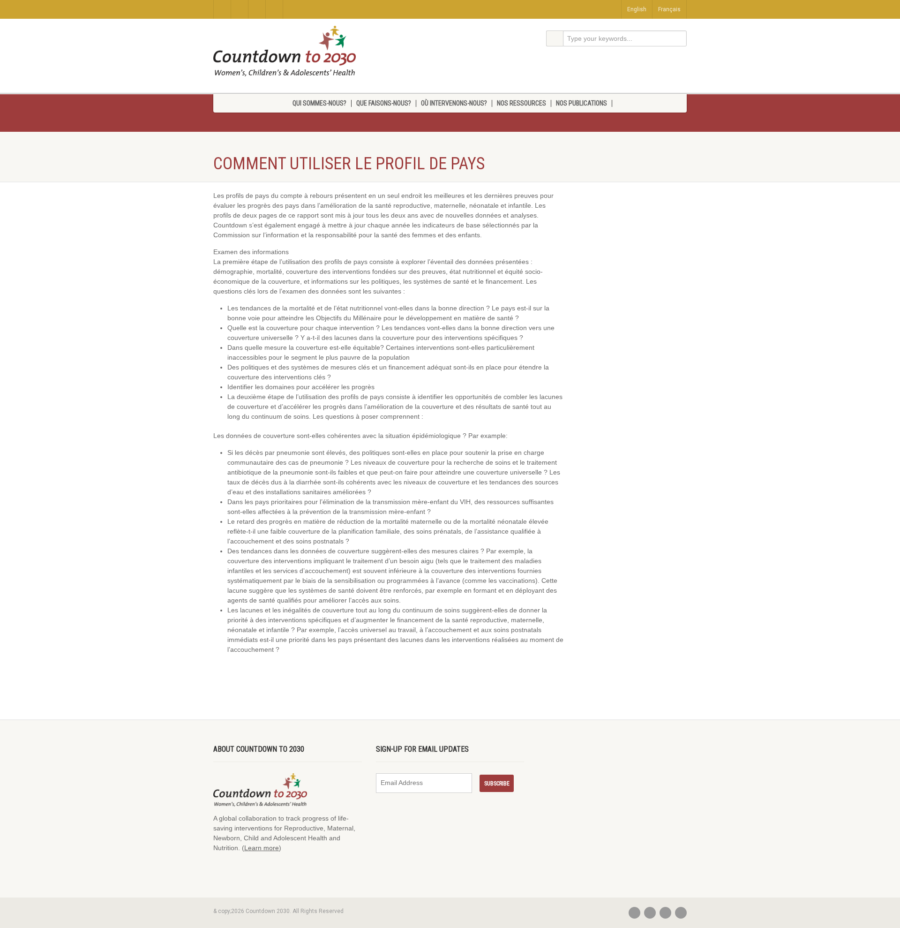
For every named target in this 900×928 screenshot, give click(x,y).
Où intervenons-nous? (454, 103)
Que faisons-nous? (383, 103)
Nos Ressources (521, 103)
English (636, 9)
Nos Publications (581, 103)
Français (669, 9)
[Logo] (284, 51)
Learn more (261, 848)
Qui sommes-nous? (319, 103)
